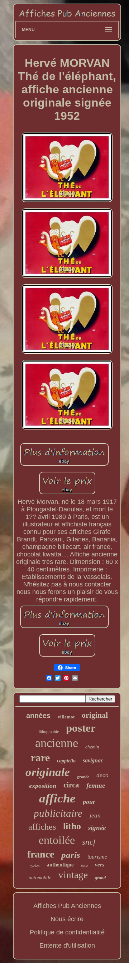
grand (100, 877)
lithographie (49, 731)
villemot (66, 716)
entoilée (57, 840)
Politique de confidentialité (67, 932)
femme (95, 785)
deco (102, 775)
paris (70, 855)
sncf (88, 841)
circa (71, 785)
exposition (42, 785)
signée (97, 827)
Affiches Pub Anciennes (67, 905)
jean (95, 815)
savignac (93, 760)
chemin (92, 747)
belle (84, 866)
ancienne (56, 743)
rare (40, 757)
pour (89, 801)
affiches (42, 826)
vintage (73, 875)
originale (47, 772)
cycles (34, 866)
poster (81, 728)
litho (72, 826)
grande (83, 777)
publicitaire (58, 813)
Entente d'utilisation (67, 945)
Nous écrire (67, 919)
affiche (57, 798)
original (95, 715)
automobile (40, 877)
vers (99, 865)
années (38, 715)
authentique (60, 865)
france (40, 854)
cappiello (66, 760)
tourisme (97, 857)
